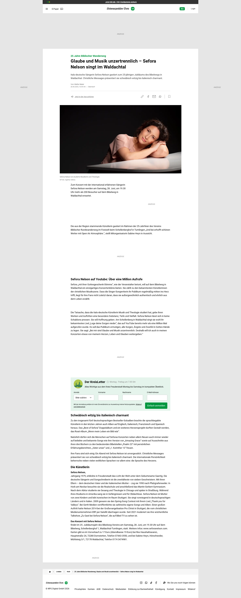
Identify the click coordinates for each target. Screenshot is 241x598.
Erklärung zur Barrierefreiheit (140, 589)
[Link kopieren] (142, 96)
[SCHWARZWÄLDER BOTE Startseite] (121, 9)
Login (193, 9)
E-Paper (55, 9)
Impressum (181, 589)
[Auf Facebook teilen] (148, 96)
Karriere (91, 589)
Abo (182, 9)
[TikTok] (151, 583)
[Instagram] (141, 583)
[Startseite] (50, 572)
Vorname (101, 392)
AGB (98, 589)
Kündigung (160, 589)
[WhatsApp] (146, 583)
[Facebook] (156, 583)
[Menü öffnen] (47, 8)
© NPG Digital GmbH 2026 (57, 588)
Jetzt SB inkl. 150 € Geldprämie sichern (121, 2)
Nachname (127, 392)
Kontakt (170, 589)
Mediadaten (121, 589)
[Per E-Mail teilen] (154, 96)
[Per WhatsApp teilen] (160, 96)
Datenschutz (108, 589)
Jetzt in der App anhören (84, 97)
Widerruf (191, 589)
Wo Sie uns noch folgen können (181, 583)
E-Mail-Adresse (153, 392)
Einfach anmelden (156, 405)
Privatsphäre (80, 589)
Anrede (76, 392)
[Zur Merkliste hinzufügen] (168, 96)
